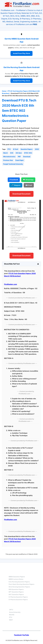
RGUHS (11, 615)
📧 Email (29, 185)
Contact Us (21, 626)
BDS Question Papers (16, 589)
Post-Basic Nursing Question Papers (21, 584)
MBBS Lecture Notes (16, 579)
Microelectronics (9, 156)
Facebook (18, 635)
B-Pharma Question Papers (18, 597)
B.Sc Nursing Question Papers (19, 582)
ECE (11, 153)
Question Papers (26, 149)
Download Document (21, 194)
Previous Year (8, 160)
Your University (16, 606)
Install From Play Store (21, 53)
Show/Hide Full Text (12, 264)
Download (26, 156)
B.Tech (15, 149)
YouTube (25, 635)
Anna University (14, 612)
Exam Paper (20, 160)
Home (4, 91)
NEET (11, 620)
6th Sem (19, 153)
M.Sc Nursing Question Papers (19, 587)
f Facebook (14, 180)
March (5, 153)
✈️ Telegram (15, 185)
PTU (9, 149)
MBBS (11, 573)
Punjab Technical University (13, 164)
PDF (19, 156)
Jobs (32, 606)
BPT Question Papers (16, 592)
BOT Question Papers (16, 594)
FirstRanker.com (10, 284)
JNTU (11, 609)
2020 (37, 149)
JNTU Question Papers (27, 566)
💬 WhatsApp (28, 180)
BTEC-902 (28, 153)
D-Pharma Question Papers (18, 599)
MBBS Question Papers (17, 576)
